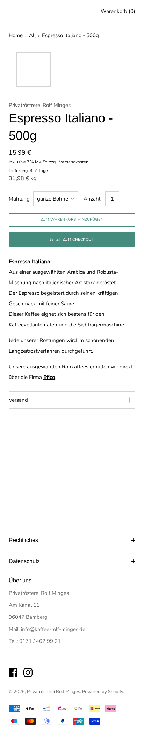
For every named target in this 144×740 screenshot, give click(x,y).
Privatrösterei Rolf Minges (53, 691)
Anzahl (92, 198)
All (32, 35)
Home (16, 35)
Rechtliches (23, 540)
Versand (18, 399)
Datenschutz (24, 561)
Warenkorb (118, 11)
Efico (49, 377)
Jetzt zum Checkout (72, 239)
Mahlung (19, 198)
